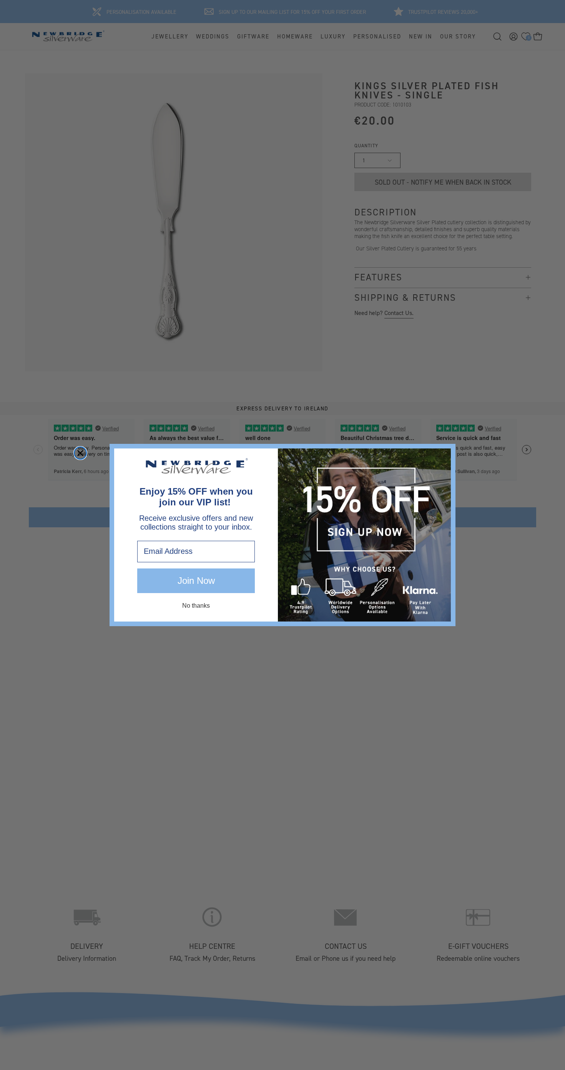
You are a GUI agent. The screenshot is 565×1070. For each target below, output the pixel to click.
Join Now (196, 580)
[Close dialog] (80, 453)
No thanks (196, 605)
